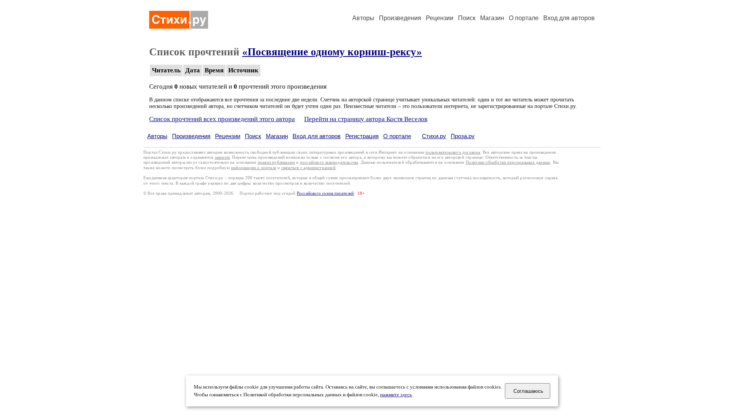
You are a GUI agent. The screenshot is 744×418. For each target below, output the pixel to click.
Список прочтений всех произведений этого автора (222, 119)
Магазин (492, 18)
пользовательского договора (452, 152)
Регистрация (362, 136)
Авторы (363, 18)
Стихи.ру (434, 136)
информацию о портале (253, 168)
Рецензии (439, 18)
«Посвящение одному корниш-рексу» (332, 52)
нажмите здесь (396, 394)
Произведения (400, 18)
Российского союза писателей (325, 193)
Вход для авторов (569, 18)
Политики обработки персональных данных (508, 162)
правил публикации (276, 162)
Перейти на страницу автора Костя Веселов (365, 119)
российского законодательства (329, 162)
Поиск (466, 18)
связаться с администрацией (308, 168)
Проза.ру (463, 136)
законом (222, 157)
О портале (397, 136)
